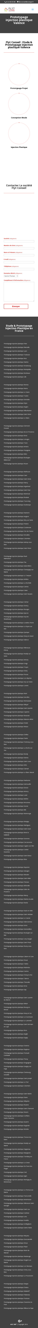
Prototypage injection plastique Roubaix (16, 497)
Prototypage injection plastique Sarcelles (16, 697)
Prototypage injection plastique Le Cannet (17, 918)
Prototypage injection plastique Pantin (16, 738)
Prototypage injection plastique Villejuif (16, 704)
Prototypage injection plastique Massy (16, 895)
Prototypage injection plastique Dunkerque (17, 505)
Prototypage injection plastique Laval (15, 795)
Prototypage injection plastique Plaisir (16, 1247)
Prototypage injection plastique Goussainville (18, 1239)
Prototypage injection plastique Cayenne (16, 712)
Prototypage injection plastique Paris (15, 343)
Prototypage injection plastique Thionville (17, 982)
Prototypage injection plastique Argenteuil (17, 486)
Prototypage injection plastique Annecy (16, 791)
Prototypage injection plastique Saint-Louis (17, 761)
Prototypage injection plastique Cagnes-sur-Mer (19, 846)
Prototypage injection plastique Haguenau (17, 1149)
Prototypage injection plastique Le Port (16, 1082)
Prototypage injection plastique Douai (16, 960)
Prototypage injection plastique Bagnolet (17, 1125)
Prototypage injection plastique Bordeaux (17, 373)
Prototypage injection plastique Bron (15, 1030)
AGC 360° (13, 1324)
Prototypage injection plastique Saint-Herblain (18, 914)
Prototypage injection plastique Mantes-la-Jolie (18, 899)
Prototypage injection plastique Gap (15, 990)
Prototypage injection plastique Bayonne (17, 867)
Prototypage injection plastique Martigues (17, 825)
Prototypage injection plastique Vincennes (17, 802)
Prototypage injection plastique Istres (15, 925)
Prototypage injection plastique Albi (15, 810)
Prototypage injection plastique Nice (15, 358)
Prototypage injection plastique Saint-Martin (18, 1094)
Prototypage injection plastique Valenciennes (18, 922)
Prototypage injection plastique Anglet (16, 1034)
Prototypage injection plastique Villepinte (16, 1101)
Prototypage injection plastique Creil (15, 1172)
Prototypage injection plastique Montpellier (17, 369)
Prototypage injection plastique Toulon (16, 396)
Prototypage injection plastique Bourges (16, 609)
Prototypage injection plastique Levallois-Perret (19, 623)
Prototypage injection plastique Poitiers (16, 524)
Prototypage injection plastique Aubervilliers (17, 566)
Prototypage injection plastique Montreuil (17, 494)
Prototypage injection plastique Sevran (16, 806)
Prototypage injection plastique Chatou (16, 1287)
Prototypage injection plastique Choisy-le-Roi (18, 975)
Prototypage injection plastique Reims (16, 388)
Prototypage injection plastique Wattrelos (17, 967)
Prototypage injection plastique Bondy (16, 754)
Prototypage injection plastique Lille (15, 377)
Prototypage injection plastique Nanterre (17, 513)
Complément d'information (17, 280)
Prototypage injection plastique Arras (15, 986)
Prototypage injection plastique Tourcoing (17, 501)
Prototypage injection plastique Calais (16, 590)
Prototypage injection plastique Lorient (16, 685)
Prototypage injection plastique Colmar (16, 602)
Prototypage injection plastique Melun (16, 1003)
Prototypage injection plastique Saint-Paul (17, 490)
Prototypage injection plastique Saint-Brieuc (17, 856)
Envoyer (16, 306)
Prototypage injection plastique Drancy (16, 606)
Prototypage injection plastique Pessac (16, 674)
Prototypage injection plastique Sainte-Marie (18, 1228)
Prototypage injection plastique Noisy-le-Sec (18, 1013)
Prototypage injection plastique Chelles (16, 734)
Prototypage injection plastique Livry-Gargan (18, 939)
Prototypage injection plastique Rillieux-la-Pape (18, 1308)
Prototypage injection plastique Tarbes (16, 964)
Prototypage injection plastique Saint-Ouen (17, 829)
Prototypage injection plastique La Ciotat (17, 1162)
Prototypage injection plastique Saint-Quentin (18, 708)
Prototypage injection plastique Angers (16, 407)
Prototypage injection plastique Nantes (16, 362)
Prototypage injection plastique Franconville (17, 1196)
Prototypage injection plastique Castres (16, 971)
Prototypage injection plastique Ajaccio (16, 613)
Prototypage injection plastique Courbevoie (17, 527)
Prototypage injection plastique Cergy (15, 663)
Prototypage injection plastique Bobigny (16, 821)
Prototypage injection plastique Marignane (17, 1153)
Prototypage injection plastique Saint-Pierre (17, 548)
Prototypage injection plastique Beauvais (17, 715)
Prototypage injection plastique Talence (16, 978)
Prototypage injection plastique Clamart (16, 769)
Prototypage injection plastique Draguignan (17, 1063)
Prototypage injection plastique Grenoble (17, 399)
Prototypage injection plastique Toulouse (17, 355)
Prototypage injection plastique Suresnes (17, 838)
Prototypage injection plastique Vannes (16, 758)
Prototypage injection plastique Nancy (16, 483)
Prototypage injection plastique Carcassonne (18, 842)
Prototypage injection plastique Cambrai (16, 1213)
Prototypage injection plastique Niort (15, 693)
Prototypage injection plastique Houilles (16, 1220)
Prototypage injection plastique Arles (15, 765)
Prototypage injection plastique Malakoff (16, 1291)
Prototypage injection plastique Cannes (16, 587)
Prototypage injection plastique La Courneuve (18, 1017)
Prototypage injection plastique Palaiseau (17, 1295)
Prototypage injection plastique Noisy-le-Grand (18, 636)
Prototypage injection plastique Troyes (16, 667)
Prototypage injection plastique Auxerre (16, 1122)
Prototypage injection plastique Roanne (16, 1105)
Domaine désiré (13, 273)
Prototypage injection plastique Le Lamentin (18, 1021)
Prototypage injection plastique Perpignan (17, 450)
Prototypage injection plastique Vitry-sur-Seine (18, 520)
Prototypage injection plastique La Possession (18, 1276)
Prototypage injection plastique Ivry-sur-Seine (18, 682)
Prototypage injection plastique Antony (16, 660)
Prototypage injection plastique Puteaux (16, 882)
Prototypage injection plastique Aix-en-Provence (19, 432)
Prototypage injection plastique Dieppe (16, 1284)
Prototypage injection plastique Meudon (16, 875)
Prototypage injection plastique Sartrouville (17, 784)
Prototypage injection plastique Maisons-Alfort (18, 719)
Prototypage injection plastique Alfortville (17, 886)
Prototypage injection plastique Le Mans (16, 418)
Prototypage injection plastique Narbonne (17, 780)
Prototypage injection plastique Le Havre (17, 392)
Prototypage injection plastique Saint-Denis (17, 414)
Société (10, 238)
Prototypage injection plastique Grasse (16, 788)
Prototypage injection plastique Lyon (15, 351)
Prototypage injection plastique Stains (16, 1097)
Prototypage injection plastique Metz (15, 454)
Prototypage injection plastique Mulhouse (17, 472)
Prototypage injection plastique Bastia (16, 903)
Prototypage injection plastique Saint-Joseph (18, 1078)
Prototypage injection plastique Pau (15, 562)
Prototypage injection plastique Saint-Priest (17, 942)
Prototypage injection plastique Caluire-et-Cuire (19, 956)
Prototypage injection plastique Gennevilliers (18, 929)
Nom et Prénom (13, 252)
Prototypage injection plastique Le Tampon (17, 575)
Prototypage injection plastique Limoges (16, 439)
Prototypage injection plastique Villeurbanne (17, 410)
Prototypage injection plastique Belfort (16, 799)
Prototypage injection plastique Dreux (16, 1243)
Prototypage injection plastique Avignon (16, 516)
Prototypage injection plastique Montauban (17, 701)
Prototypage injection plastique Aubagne (16, 871)
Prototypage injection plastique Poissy (16, 1059)
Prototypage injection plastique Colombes (17, 538)
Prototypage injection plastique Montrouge (17, 813)
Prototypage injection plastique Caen (15, 475)
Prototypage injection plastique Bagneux (16, 1049)
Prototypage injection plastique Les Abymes (18, 678)
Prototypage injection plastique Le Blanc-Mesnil (19, 772)
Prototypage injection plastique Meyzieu (16, 1236)
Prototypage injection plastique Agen (15, 1176)
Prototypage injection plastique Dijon (15, 403)
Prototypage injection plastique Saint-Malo (17, 878)
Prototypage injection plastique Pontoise (17, 1298)
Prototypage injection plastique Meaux (16, 726)
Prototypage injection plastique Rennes (16, 385)
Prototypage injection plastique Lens (15, 1216)
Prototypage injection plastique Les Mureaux (18, 1266)
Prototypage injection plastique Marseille (17, 347)
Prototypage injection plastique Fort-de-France (18, 531)
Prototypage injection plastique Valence (16, 640)
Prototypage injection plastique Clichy (15, 671)
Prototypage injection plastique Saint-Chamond (19, 1108)
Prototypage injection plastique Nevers (16, 1112)
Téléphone (11, 266)
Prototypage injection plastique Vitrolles (16, 1129)
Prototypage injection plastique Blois (15, 859)
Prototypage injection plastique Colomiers (17, 1086)
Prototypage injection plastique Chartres (16, 1046)
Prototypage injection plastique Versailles (17, 535)
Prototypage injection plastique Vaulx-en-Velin (18, 911)
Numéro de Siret (13, 245)
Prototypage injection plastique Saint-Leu (17, 1209)
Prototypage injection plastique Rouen (16, 464)
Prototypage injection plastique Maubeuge (17, 1256)
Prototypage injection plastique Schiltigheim (17, 1224)
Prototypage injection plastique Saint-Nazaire (18, 594)
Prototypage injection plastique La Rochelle (17, 583)
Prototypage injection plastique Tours (16, 443)
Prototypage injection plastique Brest (15, 435)
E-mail (9, 259)
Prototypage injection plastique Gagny (16, 1038)
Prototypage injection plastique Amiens (16, 447)
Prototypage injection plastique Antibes (16, 579)
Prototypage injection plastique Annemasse (17, 1199)
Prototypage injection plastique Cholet (16, 723)
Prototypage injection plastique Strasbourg (17, 366)
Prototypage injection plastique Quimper (16, 632)
